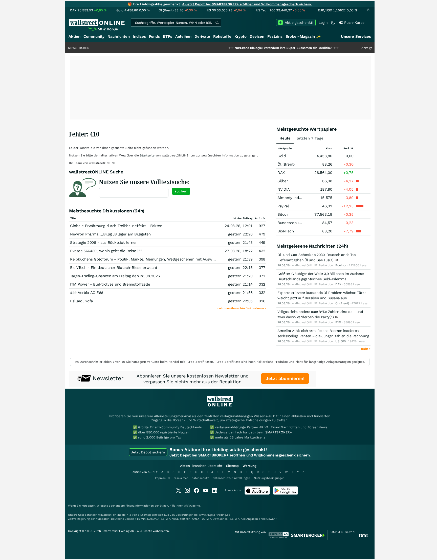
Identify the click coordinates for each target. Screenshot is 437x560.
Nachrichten (118, 36)
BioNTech (285, 231)
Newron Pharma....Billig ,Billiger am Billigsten (110, 234)
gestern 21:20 (240, 276)
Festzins (274, 36)
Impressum (162, 478)
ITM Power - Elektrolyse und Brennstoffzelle (110, 284)
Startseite (147, 155)
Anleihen (183, 36)
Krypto (240, 36)
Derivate (202, 36)
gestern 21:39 (240, 259)
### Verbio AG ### (86, 292)
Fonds (154, 36)
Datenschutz (200, 478)
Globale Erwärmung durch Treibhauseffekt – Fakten (116, 226)
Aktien (74, 36)
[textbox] (133, 192)
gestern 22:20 (240, 234)
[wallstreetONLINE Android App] (285, 493)
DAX (281, 172)
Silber (282, 181)
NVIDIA (283, 189)
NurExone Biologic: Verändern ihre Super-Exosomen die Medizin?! (267, 48)
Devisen (257, 36)
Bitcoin (283, 214)
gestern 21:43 (240, 242)
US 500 (340, 341)
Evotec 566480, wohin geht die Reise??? (106, 251)
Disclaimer (181, 478)
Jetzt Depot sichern (148, 452)
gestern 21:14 (240, 284)
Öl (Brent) (286, 164)
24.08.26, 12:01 (239, 226)
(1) (332, 260)
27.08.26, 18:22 (239, 251)
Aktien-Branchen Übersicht (201, 466)
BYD (338, 322)
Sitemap (232, 466)
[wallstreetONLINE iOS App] (257, 493)
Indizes (139, 36)
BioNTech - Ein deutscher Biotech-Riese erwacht (113, 267)
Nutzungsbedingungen (269, 478)
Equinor (340, 265)
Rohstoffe (222, 36)
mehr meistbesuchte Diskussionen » (241, 308)
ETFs (167, 36)
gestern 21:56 (240, 292)
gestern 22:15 (240, 267)
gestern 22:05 (240, 301)
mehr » (365, 348)
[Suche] (217, 22)
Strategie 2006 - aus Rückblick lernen (104, 242)
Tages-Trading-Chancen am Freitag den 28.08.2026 (115, 276)
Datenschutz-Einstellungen (231, 478)
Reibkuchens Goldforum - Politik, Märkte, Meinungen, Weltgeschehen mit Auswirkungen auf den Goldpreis (165, 259)
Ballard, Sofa (81, 301)
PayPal (283, 206)
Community (93, 36)
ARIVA (188, 505)
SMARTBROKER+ (278, 432)
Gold (281, 156)
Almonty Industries (294, 197)
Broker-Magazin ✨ (303, 36)
